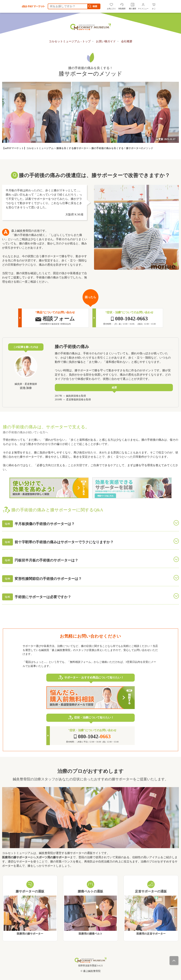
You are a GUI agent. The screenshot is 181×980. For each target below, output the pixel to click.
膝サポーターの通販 (30, 891)
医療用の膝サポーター (30, 933)
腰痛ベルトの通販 (90, 891)
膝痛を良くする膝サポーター (72, 148)
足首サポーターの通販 (151, 891)
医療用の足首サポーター (151, 933)
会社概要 (126, 41)
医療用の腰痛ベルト (91, 933)
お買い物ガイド (106, 41)
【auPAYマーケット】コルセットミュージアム (28, 148)
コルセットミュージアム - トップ (70, 41)
